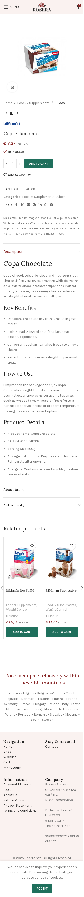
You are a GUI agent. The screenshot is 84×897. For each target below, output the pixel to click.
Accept (42, 888)
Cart (7, 762)
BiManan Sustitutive (61, 590)
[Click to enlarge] (12, 87)
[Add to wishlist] (32, 546)
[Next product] (17, 113)
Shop (7, 752)
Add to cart (38, 163)
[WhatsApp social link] (46, 205)
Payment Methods (18, 784)
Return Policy (14, 800)
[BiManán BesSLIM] (22, 562)
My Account (12, 768)
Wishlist (10, 757)
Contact (51, 747)
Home (8, 103)
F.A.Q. (7, 790)
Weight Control (17, 609)
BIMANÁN (12, 615)
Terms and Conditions (20, 811)
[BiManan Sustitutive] (62, 562)
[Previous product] (6, 113)
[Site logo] (42, 7)
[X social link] (22, 205)
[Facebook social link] (16, 205)
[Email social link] (28, 205)
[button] (22, 632)
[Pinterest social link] (34, 205)
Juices (60, 103)
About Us (10, 795)
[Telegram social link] (52, 205)
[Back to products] (12, 113)
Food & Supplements (33, 103)
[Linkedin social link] (40, 205)
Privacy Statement (18, 805)
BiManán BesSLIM (20, 590)
